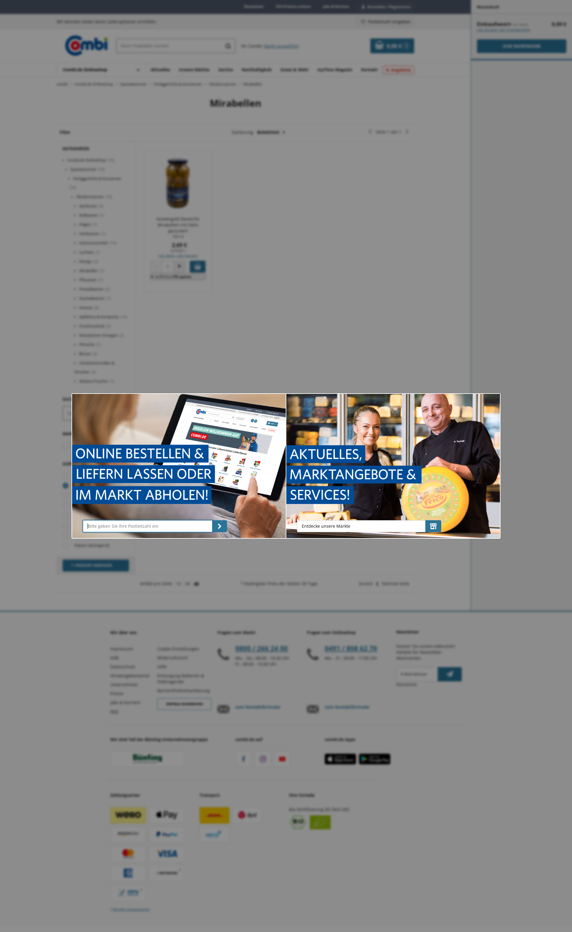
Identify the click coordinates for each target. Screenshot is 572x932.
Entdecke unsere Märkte (326, 526)
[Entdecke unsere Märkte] (433, 526)
